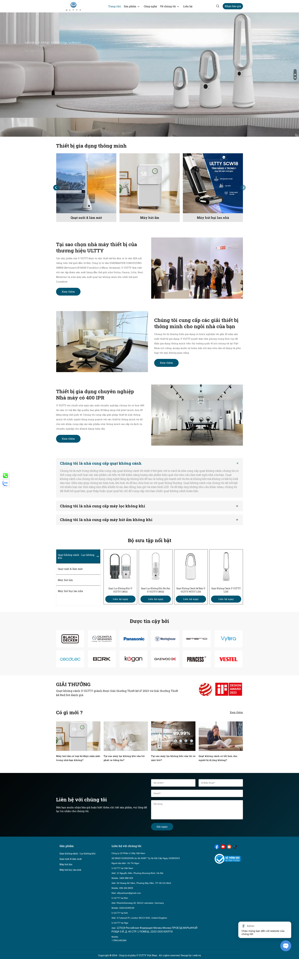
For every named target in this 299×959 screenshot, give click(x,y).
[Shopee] (229, 846)
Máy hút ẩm (149, 218)
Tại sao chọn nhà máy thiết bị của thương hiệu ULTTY (96, 247)
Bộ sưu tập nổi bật (149, 540)
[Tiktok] (235, 846)
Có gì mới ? (69, 712)
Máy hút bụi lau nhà (213, 218)
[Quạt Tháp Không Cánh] (149, 74)
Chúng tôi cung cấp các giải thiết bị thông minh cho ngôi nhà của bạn (196, 323)
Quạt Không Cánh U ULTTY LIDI (226, 590)
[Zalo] (5, 483)
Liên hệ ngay (120, 599)
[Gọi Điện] (5, 475)
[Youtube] (223, 846)
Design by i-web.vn (191, 955)
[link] (114, 6)
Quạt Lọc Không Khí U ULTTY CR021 (120, 590)
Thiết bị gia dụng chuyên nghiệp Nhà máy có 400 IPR (95, 394)
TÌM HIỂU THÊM (39, 85)
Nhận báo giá (233, 6)
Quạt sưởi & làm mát (86, 218)
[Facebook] (216, 846)
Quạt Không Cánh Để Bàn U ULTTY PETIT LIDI (190, 590)
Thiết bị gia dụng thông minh (91, 146)
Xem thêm (68, 291)
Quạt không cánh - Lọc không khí (77, 853)
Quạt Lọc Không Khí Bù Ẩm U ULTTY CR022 (155, 590)
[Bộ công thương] (227, 858)
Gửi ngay (162, 826)
